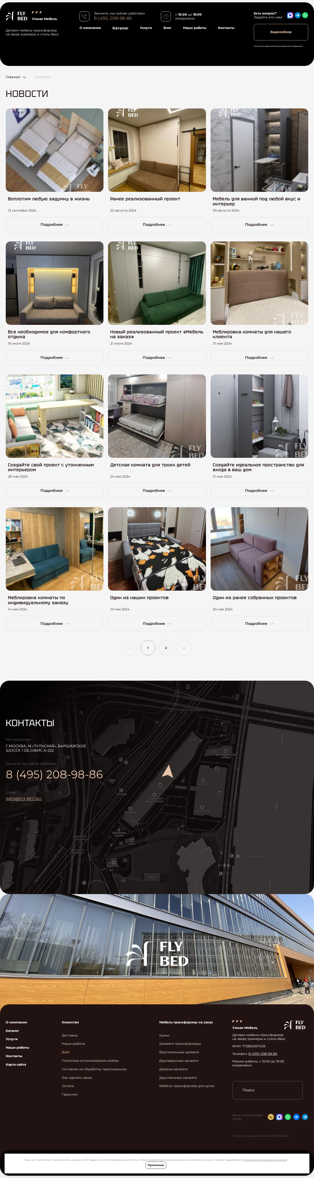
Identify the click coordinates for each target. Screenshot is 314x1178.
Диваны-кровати (173, 1069)
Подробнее (51, 224)
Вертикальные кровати (179, 1052)
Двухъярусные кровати (179, 1061)
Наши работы (194, 28)
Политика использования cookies (265, 1159)
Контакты (226, 28)
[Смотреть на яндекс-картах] (209, 790)
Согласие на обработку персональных (94, 1069)
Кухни (164, 1035)
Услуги (146, 28)
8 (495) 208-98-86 (113, 18)
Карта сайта (16, 1065)
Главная (13, 77)
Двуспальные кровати (178, 1078)
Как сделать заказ (77, 1078)
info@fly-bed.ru (24, 799)
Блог (167, 28)
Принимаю (156, 1165)
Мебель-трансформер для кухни (186, 1086)
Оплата (68, 1086)
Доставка (69, 1035)
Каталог (120, 28)
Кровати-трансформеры (180, 1044)
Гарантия (69, 1094)
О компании (90, 28)
